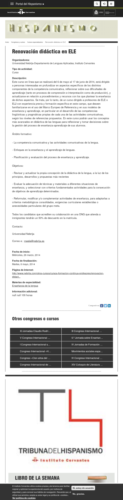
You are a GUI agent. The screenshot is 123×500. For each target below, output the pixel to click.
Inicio (7, 42)
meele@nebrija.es (34, 241)
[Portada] (61, 28)
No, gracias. (79, 494)
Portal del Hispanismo (29, 4)
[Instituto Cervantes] (21, 11)
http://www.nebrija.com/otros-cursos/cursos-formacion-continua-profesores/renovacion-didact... (58, 275)
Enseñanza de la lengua (25, 285)
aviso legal (42, 495)
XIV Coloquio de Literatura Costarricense (93, 364)
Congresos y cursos (18, 42)
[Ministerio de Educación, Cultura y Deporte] (104, 11)
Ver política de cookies (24, 497)
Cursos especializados (35, 42)
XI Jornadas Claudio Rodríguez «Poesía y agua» (46, 331)
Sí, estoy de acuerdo (83, 488)
